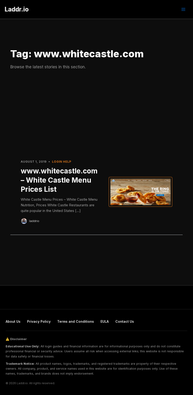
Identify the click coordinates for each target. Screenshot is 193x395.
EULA (105, 321)
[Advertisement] (96, 114)
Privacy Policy (39, 321)
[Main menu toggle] (183, 9)
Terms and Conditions (75, 321)
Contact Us (124, 321)
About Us (13, 321)
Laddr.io (17, 9)
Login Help (61, 161)
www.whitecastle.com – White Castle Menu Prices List (59, 180)
